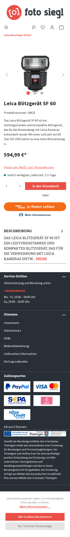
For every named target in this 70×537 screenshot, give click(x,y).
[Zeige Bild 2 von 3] (35, 93)
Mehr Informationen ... (35, 507)
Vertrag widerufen (16, 361)
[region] (35, 75)
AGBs (7, 338)
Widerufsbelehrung (16, 346)
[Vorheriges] (7, 74)
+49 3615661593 (14, 291)
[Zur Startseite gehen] (35, 12)
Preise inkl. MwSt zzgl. (29, 167)
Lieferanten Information (20, 354)
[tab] (34, 244)
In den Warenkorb (45, 186)
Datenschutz (12, 330)
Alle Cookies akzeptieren (35, 517)
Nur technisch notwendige (35, 526)
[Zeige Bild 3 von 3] (41, 93)
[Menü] (7, 27)
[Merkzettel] (42, 27)
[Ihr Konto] (52, 27)
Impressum (11, 323)
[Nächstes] (63, 74)
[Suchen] (33, 27)
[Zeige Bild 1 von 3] (28, 93)
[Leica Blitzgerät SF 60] (35, 75)
